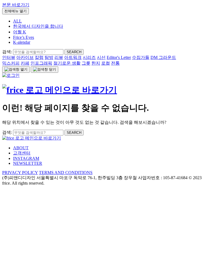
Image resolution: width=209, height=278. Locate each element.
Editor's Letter (119, 57)
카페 (25, 63)
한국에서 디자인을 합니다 (38, 26)
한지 (95, 63)
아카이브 (25, 57)
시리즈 (89, 57)
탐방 (49, 57)
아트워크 (73, 57)
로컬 (105, 63)
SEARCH (74, 52)
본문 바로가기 (15, 4)
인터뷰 (8, 57)
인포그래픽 (41, 63)
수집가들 (140, 57)
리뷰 (58, 57)
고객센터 (21, 153)
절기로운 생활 (67, 63)
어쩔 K (19, 32)
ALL (17, 21)
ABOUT (21, 148)
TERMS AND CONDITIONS (66, 172)
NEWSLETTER (27, 163)
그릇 (86, 63)
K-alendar (21, 42)
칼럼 (39, 57)
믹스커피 (11, 63)
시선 (101, 57)
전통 (115, 63)
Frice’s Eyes (23, 37)
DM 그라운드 (163, 57)
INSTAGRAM (26, 158)
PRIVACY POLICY (20, 172)
